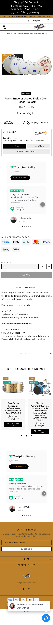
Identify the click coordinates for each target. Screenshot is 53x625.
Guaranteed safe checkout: (15, 237)
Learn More (39, 146)
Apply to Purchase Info (26, 151)
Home (8, 34)
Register (37, 20)
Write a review (20, 178)
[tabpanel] (13, 405)
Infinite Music (39, 27)
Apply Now (14, 146)
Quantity (6, 263)
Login (28, 20)
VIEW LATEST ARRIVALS (39, 16)
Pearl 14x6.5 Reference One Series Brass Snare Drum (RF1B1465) (13, 409)
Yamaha (39, 403)
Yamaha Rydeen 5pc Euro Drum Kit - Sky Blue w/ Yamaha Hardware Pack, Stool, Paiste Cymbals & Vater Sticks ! (40, 413)
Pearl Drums (13, 403)
